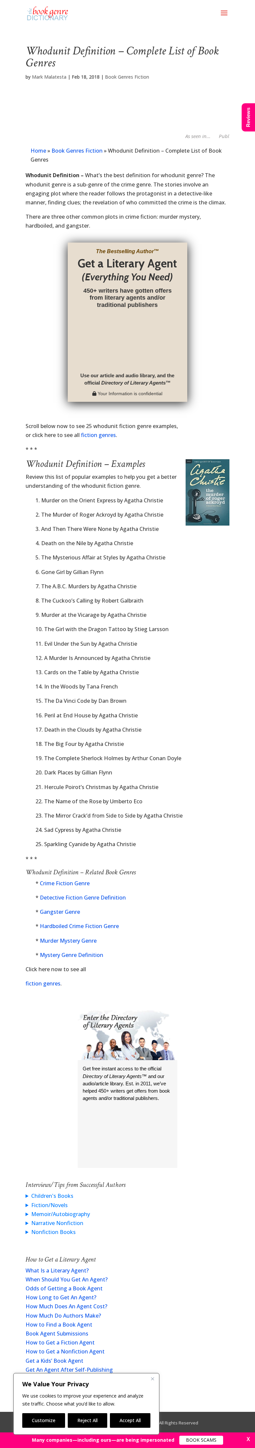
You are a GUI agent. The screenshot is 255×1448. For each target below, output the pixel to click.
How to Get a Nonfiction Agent (65, 1351)
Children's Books (52, 1195)
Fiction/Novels (49, 1205)
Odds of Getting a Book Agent (64, 1288)
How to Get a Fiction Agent (60, 1342)
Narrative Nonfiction (57, 1223)
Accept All (130, 1420)
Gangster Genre (60, 911)
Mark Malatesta (49, 77)
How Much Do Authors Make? (63, 1315)
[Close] (152, 1379)
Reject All (87, 1420)
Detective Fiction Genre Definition (83, 897)
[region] (86, 1404)
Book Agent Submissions (57, 1333)
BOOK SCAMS (201, 1440)
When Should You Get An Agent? (67, 1279)
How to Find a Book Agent (59, 1324)
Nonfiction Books (53, 1232)
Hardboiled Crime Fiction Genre (79, 926)
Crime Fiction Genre (65, 883)
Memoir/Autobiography (60, 1214)
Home (38, 150)
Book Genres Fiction (127, 77)
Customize (43, 1420)
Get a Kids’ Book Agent (54, 1360)
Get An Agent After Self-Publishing (69, 1369)
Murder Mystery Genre (68, 940)
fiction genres (98, 435)
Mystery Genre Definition (71, 955)
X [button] (248, 1439)
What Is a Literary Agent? (57, 1270)
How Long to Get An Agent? (61, 1297)
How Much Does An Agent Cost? (66, 1306)
